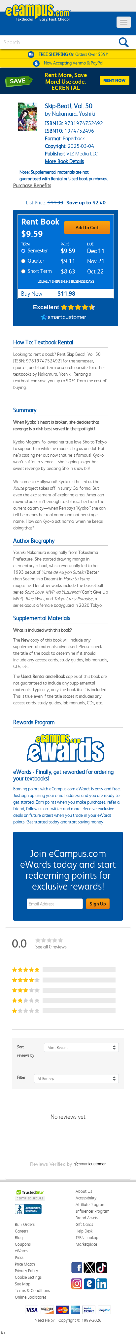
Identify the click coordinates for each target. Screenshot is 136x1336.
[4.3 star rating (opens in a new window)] (78, 307)
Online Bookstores (30, 1297)
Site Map (22, 1283)
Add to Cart (87, 227)
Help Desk (84, 1231)
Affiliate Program (91, 1204)
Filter (21, 1077)
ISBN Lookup (87, 1237)
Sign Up (98, 903)
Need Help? (44, 1320)
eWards (21, 1250)
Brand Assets (87, 1217)
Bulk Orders (25, 1224)
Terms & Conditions (32, 1290)
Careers (21, 1231)
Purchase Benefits (32, 185)
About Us (84, 1191)
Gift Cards (84, 1224)
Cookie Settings (28, 1277)
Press (19, 1257)
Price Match (25, 1264)
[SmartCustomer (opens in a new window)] (63, 318)
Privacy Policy (26, 1270)
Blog (19, 1237)
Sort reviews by (25, 1051)
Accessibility (86, 1197)
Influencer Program (93, 1211)
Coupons (23, 1244)
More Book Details (64, 161)
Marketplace (86, 1244)
